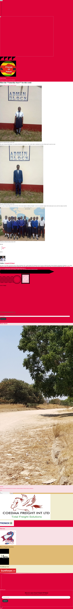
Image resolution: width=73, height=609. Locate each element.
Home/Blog (4, 2)
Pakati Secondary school (6, 9)
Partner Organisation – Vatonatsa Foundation (9, 12)
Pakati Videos (4, 11)
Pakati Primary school (6, 8)
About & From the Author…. (7, 14)
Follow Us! (3, 318)
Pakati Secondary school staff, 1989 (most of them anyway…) (13, 268)
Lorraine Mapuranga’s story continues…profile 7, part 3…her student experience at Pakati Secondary (19, 269)
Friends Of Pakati (3, 78)
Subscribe (5, 600)
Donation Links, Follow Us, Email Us (8, 4)
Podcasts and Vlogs (5, 6)
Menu (1, 0)
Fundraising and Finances (6, 5)
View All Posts (67, 266)
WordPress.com (2, 589)
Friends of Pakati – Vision (6, 3)
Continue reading (36, 603)
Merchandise (4, 7)
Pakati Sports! (4, 10)
